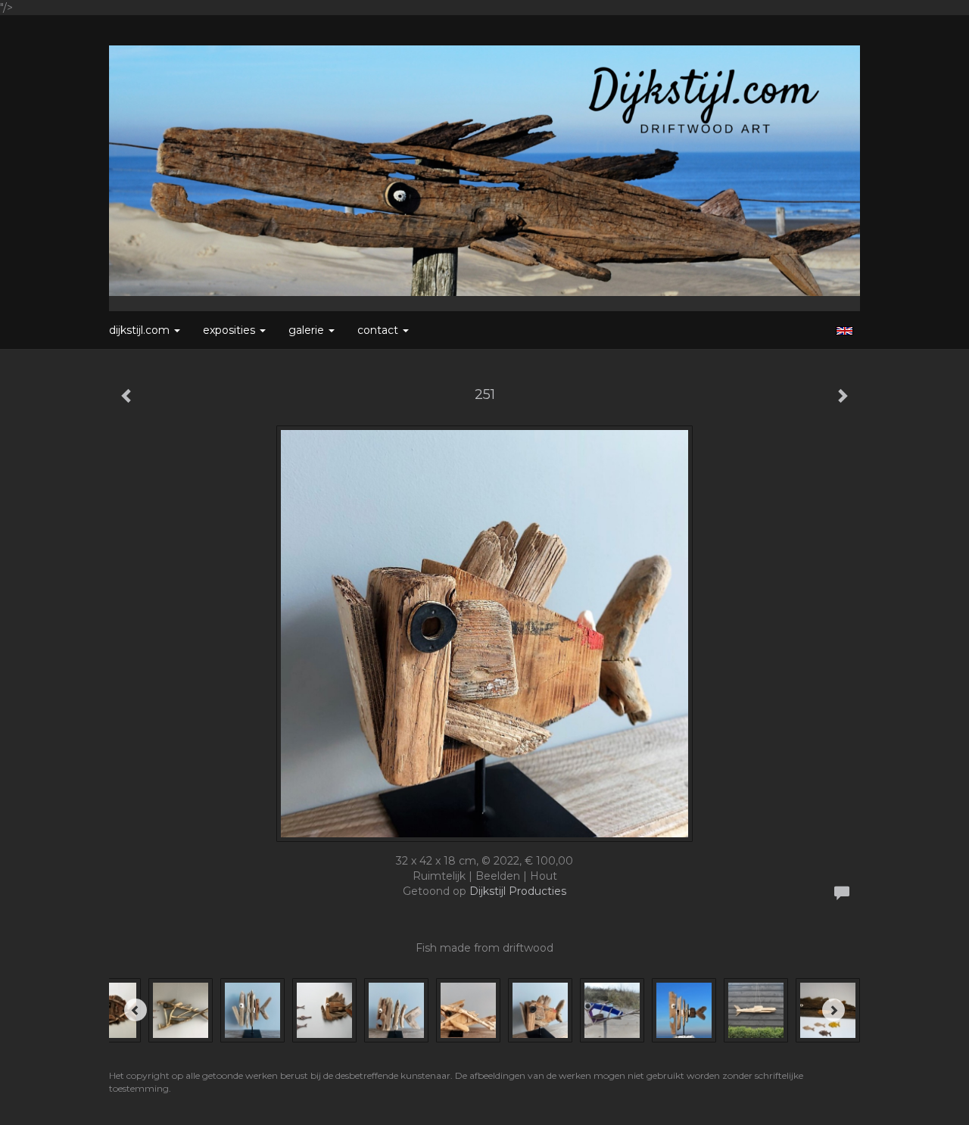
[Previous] (135, 1010)
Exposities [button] (230, 330)
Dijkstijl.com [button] (141, 330)
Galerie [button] (307, 330)
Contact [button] (379, 330)
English (844, 330)
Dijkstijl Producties (517, 891)
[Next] (833, 1010)
